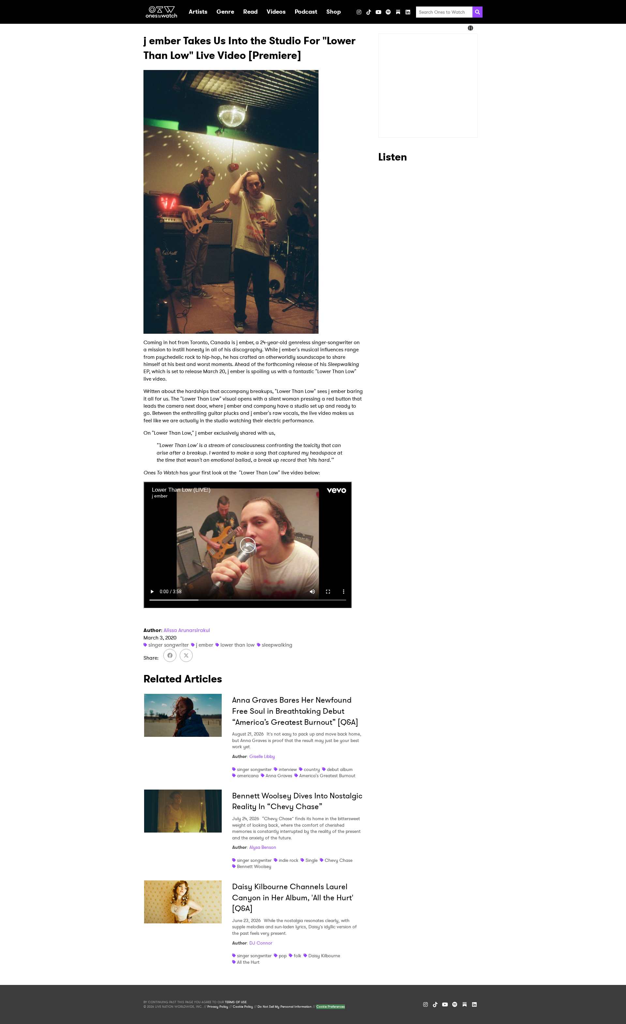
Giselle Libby (262, 756)
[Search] (477, 12)
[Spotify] (388, 12)
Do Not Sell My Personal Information (285, 1006)
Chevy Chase (338, 860)
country (312, 769)
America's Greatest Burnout (327, 775)
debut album (340, 769)
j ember (204, 645)
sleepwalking (277, 645)
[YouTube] (378, 12)
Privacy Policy (217, 1006)
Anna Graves (279, 775)
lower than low (237, 645)
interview (288, 769)
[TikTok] (369, 12)
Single (312, 860)
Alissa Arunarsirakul (187, 630)
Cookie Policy (243, 1006)
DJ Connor (260, 943)
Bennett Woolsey (254, 866)
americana (248, 775)
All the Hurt (248, 962)
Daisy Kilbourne (324, 955)
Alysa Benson (262, 847)
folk (297, 955)
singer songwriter (168, 645)
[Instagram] (359, 12)
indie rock (288, 860)
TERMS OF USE (235, 1002)
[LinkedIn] (408, 12)
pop (283, 955)
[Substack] (398, 12)
